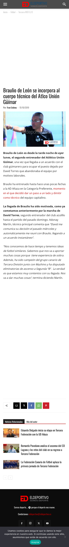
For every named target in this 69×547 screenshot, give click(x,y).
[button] (5, 4)
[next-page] (10, 478)
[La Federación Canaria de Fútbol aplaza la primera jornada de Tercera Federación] (11, 465)
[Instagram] (30, 523)
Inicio (5, 12)
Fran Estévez (12, 107)
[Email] (16, 405)
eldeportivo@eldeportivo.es (40, 514)
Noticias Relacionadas (14, 421)
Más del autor (31, 421)
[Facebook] (31, 405)
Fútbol (13, 12)
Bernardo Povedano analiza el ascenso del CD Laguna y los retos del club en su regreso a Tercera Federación (43, 450)
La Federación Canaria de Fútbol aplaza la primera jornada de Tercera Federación (41, 464)
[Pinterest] (46, 405)
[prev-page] (5, 478)
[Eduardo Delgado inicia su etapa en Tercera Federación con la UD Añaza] (11, 432)
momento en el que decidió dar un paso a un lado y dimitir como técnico (34, 193)
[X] (24, 405)
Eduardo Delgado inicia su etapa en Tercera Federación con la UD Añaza (42, 432)
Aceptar (35, 542)
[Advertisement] (34, 50)
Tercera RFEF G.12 (25, 12)
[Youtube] (47, 523)
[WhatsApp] (38, 405)
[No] (65, 536)
